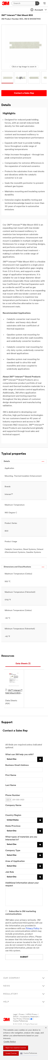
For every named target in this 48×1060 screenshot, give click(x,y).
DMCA (15, 1017)
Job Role (9, 872)
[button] (28, 1053)
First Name (10, 775)
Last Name (10, 785)
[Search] (37, 3)
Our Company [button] (11, 978)
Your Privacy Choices (21, 1019)
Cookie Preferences (20, 1021)
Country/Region (13, 815)
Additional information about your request (22, 884)
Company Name (13, 805)
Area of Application (15, 861)
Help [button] (6, 1002)
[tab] (23, 664)
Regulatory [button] (10, 994)
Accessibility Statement (29, 1017)
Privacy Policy (32, 928)
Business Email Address (17, 765)
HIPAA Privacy (31, 1014)
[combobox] (8, 800)
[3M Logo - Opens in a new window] (5, 3)
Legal (15, 1014)
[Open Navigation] (44, 3)
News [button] (6, 986)
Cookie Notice (10, 1042)
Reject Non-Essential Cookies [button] (15, 1048)
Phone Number (12, 795)
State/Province (12, 826)
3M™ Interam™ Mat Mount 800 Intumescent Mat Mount (13, 691)
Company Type (12, 851)
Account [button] (38, 10)
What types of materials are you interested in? (21, 838)
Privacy (22, 1014)
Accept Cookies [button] (11, 1053)
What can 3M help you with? (19, 755)
